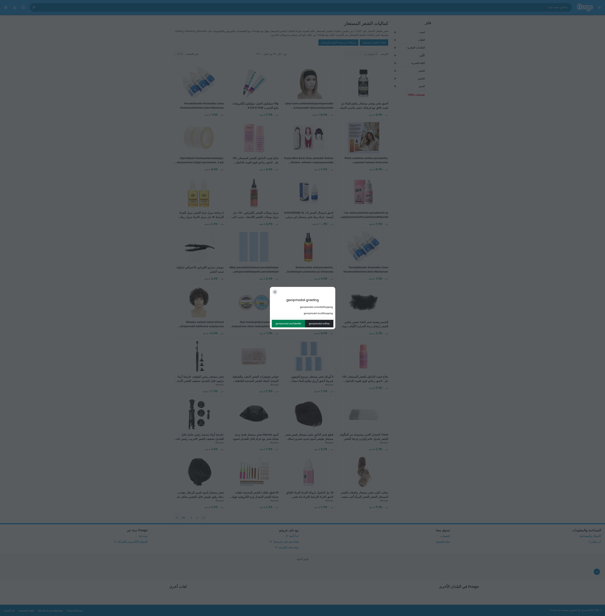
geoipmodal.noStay (319, 323)
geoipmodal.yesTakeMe (288, 323)
